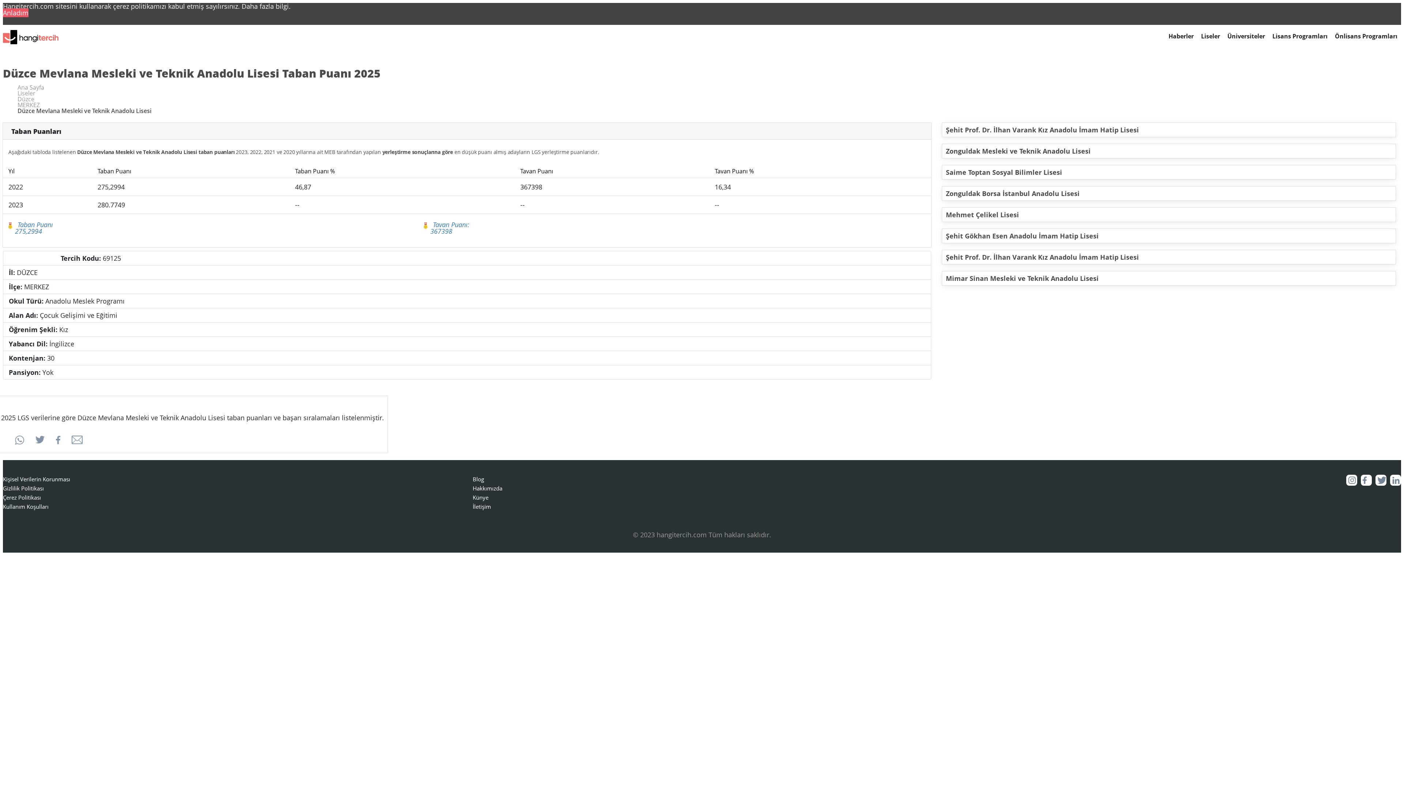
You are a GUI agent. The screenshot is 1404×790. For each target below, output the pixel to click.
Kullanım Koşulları (26, 506)
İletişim (482, 506)
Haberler (1181, 36)
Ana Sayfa (31, 87)
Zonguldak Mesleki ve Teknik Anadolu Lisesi (1018, 151)
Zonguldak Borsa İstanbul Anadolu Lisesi (1013, 193)
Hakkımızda (487, 488)
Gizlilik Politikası (23, 488)
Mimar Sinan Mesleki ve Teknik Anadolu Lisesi (1022, 278)
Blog (478, 479)
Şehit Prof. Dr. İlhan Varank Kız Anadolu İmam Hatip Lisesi (1042, 129)
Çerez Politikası (22, 497)
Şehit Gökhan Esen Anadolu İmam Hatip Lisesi (1022, 236)
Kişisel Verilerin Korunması (36, 479)
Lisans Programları (1300, 36)
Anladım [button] (16, 12)
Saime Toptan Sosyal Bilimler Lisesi (1004, 172)
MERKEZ (29, 105)
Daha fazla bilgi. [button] (266, 6)
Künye (480, 497)
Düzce (26, 99)
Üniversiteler (1246, 36)
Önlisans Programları (1366, 36)
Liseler (1210, 36)
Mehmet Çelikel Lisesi (982, 214)
